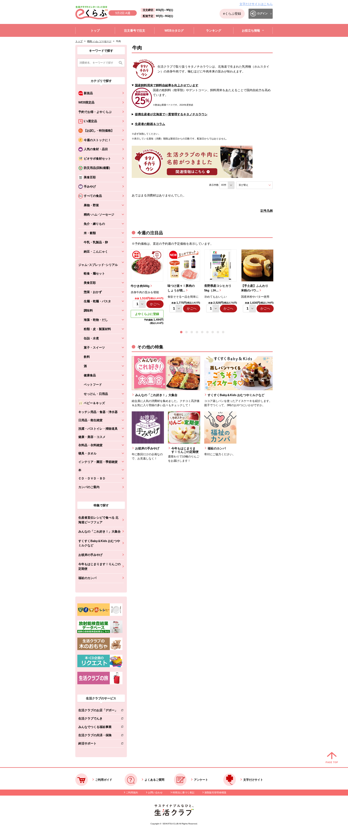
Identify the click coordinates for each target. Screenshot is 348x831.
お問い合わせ (155, 792)
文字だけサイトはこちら (256, 4)
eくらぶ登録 (232, 13)
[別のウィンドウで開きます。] (99, 632)
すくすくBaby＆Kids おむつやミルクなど (99, 543)
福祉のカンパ (87, 578)
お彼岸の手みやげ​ (90, 554)
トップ (79, 41)
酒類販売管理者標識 (215, 792)
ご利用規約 (132, 792)
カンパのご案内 (88, 487)
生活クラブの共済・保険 (98, 735)
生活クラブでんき (98, 719)
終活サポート (98, 744)
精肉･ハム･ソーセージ (99, 41)
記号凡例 (267, 210)
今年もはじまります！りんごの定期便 (99, 566)
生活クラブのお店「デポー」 (98, 710)
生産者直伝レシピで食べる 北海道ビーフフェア (98, 520)
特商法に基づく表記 (183, 792)
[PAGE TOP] (332, 758)
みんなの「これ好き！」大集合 (99, 531)
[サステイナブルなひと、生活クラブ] (174, 814)
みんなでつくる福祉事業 (98, 727)
